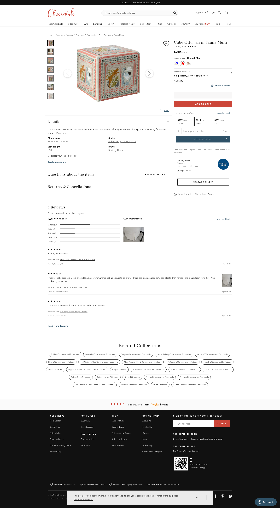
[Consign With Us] (213, 12)
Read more (61, 132)
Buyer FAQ (85, 421)
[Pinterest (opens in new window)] (223, 495)
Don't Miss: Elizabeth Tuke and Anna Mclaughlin (140, 2)
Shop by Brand (118, 427)
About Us (146, 421)
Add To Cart (203, 104)
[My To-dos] (206, 12)
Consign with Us (88, 439)
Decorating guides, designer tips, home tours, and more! (198, 439)
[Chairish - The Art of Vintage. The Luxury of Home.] (61, 13)
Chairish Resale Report (152, 451)
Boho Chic (113, 141)
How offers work (223, 113)
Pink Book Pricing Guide (60, 445)
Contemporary (128, 141)
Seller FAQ (85, 445)
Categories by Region (121, 433)
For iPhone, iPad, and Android (186, 451)
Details (108, 122)
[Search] (175, 13)
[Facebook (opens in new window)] (215, 495)
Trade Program (87, 427)
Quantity (178, 80)
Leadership (147, 427)
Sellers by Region (119, 439)
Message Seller (203, 182)
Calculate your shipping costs (62, 155)
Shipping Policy (57, 439)
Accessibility (56, 451)
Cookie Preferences (83, 499)
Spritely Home (180, 46)
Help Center (55, 421)
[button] (219, 12)
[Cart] (226, 12)
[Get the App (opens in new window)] (180, 463)
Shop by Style (118, 421)
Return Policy (56, 433)
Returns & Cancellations (108, 187)
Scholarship (147, 445)
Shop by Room (118, 445)
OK (196, 497)
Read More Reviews (58, 325)
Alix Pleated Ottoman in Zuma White (73, 287)
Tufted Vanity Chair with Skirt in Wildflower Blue (77, 260)
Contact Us (55, 427)
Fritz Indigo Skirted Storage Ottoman (74, 312)
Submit (221, 423)
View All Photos (224, 218)
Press (144, 439)
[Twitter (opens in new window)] (230, 495)
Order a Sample (221, 85)
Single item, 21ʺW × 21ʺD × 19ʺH (191, 76)
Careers (145, 433)
